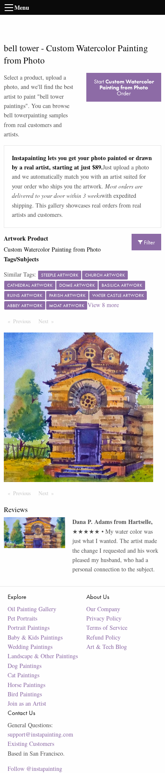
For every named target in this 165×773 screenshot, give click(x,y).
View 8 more (103, 305)
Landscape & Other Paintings (43, 656)
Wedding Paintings (30, 647)
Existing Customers (31, 744)
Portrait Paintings (29, 627)
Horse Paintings (26, 685)
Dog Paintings (24, 666)
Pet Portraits (22, 618)
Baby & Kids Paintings (35, 637)
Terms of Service (106, 627)
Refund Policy (103, 637)
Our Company (103, 609)
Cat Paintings (23, 675)
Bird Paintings (25, 694)
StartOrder (124, 87)
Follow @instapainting (35, 769)
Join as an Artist (27, 703)
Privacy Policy (103, 618)
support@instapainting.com (40, 734)
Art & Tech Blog (106, 647)
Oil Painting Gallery (32, 609)
